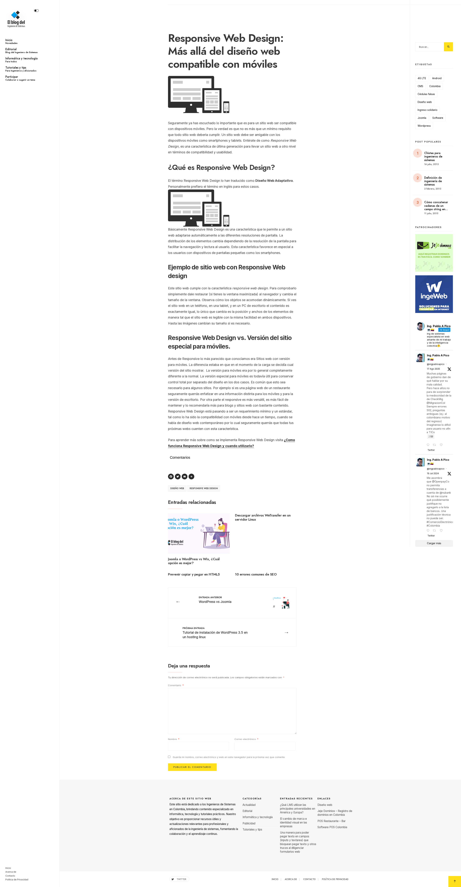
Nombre (173, 739)
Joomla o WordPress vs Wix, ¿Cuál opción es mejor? (194, 561)
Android (437, 78)
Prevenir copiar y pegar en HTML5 (194, 574)
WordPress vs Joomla (215, 599)
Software (437, 117)
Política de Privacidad (16, 879)
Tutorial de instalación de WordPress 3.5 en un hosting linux (215, 632)
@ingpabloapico (435, 364)
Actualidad (249, 805)
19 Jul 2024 (433, 473)
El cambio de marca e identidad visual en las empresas (293, 822)
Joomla (422, 117)
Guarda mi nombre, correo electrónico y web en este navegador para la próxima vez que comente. (229, 757)
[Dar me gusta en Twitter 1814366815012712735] (442, 531)
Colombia (434, 86)
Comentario (176, 685)
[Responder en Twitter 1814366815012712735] (429, 531)
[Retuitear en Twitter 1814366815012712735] (435, 531)
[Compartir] (192, 477)
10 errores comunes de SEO (256, 574)
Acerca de (10, 871)
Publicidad (249, 823)
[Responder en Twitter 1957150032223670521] (429, 445)
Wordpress (424, 125)
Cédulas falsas (426, 94)
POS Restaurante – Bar (331, 821)
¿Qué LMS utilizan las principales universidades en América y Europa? (297, 808)
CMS (420, 86)
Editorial (21, 50)
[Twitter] (178, 477)
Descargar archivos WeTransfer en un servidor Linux (262, 517)
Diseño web (177, 488)
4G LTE (422, 78)
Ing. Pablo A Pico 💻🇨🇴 (438, 357)
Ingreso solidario (427, 109)
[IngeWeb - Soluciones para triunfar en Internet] (434, 294)
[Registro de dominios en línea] (434, 253)
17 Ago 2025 (433, 368)
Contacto (10, 875)
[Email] (185, 477)
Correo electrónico (246, 739)
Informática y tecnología (21, 59)
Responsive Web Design (204, 488)
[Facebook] (171, 477)
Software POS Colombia (332, 827)
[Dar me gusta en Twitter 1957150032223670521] (442, 445)
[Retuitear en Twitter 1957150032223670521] (435, 445)
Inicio (11, 41)
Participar (20, 78)
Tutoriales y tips (20, 69)
